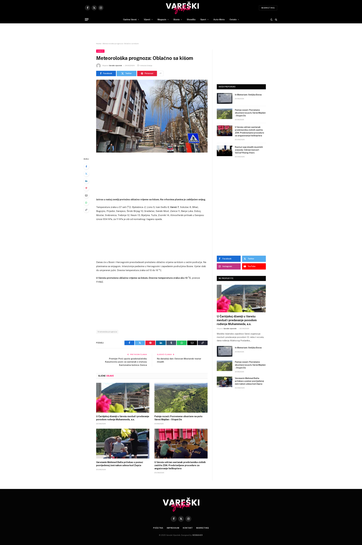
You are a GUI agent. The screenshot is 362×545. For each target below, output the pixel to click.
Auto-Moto (219, 19)
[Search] (275, 19)
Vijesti (147, 19)
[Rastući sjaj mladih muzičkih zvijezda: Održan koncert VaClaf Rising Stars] (224, 150)
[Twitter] (86, 174)
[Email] (86, 195)
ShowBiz (191, 19)
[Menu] (87, 19)
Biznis (177, 19)
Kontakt (188, 528)
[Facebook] (86, 166)
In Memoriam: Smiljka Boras (248, 95)
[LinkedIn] (86, 181)
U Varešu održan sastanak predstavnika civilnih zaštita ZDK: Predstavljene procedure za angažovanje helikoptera (180, 465)
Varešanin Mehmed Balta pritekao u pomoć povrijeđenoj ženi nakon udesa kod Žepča (119, 464)
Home (98, 44)
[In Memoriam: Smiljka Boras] (224, 98)
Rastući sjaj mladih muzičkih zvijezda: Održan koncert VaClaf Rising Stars (249, 150)
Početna (158, 528)
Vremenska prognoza (107, 332)
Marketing (268, 8)
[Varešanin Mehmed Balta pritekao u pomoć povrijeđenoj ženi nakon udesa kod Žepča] (122, 444)
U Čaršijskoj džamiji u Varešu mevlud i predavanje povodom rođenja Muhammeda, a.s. (122, 418)
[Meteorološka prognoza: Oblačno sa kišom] (152, 116)
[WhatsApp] (86, 202)
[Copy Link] (86, 210)
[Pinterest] (86, 188)
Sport (203, 19)
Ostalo (233, 19)
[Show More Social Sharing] (160, 73)
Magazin (162, 19)
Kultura (222, 311)
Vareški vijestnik (115, 66)
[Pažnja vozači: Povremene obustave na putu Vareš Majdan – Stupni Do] (181, 398)
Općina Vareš (130, 19)
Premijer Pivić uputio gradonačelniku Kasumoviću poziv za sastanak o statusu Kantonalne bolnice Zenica (126, 361)
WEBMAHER (197, 535)
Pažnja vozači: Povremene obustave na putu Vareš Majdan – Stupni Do (178, 418)
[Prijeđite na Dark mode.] (271, 19)
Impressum (173, 528)
